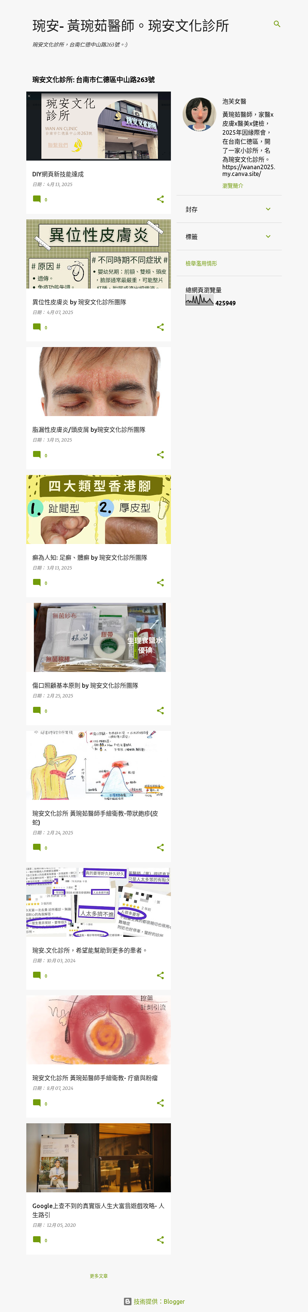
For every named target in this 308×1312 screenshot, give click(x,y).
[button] (160, 200)
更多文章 (99, 1276)
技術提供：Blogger (158, 1301)
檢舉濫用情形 (201, 263)
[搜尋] (277, 24)
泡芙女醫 (234, 101)
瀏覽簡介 (232, 186)
